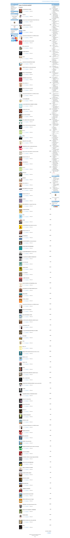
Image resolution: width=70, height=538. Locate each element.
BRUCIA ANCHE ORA (55, 142)
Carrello (53, 4)
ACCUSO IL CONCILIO (56, 98)
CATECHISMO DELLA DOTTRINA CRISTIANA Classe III (56, 96)
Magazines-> (12, 8)
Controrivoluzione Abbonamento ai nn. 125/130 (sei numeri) (55, 139)
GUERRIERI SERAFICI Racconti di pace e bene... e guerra (56, 178)
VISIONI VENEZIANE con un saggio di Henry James (56, 68)
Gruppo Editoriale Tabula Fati (37, 534)
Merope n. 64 (54, 113)
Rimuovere (31, 11)
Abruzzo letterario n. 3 (55, 29)
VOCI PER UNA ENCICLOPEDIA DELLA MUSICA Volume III (56, 107)
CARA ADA (54, 7)
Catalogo (16, 3)
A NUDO (54, 20)
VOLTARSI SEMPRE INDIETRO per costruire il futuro (56, 83)
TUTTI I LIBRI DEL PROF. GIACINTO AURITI (55, 44)
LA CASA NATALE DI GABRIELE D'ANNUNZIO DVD (55, 85)
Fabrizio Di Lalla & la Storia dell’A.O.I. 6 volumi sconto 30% (56, 55)
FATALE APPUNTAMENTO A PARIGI (55, 104)
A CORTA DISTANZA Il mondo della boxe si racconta (55, 74)
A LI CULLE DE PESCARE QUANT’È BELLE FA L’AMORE (55, 110)
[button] (46, 1)
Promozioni (12, 9)
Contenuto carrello (20, 3)
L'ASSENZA (54, 12)
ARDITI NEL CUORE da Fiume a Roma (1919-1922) (56, 171)
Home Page (12, 3)
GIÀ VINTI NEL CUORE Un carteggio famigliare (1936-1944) (56, 150)
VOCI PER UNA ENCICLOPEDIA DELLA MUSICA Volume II (56, 120)
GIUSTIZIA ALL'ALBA (55, 137)
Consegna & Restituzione (14, 30)
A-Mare (54, 71)
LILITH (54, 112)
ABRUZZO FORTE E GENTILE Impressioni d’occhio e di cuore (55, 115)
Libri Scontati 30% (13, 7)
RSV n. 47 (54, 48)
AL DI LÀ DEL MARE (55, 87)
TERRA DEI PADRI (55, 97)
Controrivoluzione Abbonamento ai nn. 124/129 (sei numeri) (55, 14)
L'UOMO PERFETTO (55, 58)
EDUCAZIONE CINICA (56, 158)
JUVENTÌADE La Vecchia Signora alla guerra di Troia (55, 165)
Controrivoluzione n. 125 (56, 108)
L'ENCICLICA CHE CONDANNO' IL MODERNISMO (55, 168)
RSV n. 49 (54, 59)
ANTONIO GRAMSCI (55, 169)
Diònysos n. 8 (54, 134)
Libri (11, 6)
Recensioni (53, 201)
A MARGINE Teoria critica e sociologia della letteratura (56, 52)
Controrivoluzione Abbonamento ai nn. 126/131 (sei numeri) (55, 33)
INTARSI (54, 118)
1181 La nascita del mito (56, 17)
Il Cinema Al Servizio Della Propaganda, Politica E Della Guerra (55, 9)
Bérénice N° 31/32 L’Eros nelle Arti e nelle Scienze (55, 46)
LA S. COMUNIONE (55, 181)
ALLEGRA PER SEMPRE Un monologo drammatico (56, 79)
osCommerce (36, 535)
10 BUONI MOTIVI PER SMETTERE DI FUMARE (56, 22)
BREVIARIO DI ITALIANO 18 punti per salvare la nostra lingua (56, 146)
